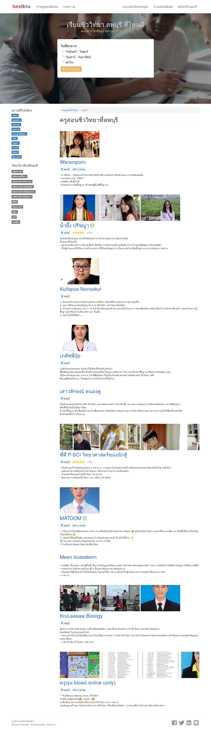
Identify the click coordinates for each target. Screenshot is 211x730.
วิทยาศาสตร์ (17, 207)
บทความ (69, 6)
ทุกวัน (69, 62)
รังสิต (14, 138)
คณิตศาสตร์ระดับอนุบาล (22, 197)
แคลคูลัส (16, 222)
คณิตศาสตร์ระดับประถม (22, 181)
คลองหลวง (16, 120)
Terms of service (20, 724)
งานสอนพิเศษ (163, 6)
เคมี (14, 217)
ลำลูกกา (15, 143)
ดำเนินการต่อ (70, 69)
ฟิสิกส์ (15, 201)
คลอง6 (15, 115)
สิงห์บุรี (15, 152)
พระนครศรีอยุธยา (19, 134)
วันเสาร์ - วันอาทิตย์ (78, 57)
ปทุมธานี (16, 129)
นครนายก (16, 124)
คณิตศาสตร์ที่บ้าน (19, 176)
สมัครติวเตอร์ (187, 6)
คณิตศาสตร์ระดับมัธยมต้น (23, 186)
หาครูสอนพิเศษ (47, 6)
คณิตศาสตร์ (17, 171)
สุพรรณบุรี (16, 157)
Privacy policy (38, 724)
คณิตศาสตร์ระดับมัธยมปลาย (23, 191)
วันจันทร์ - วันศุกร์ (77, 51)
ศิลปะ (15, 212)
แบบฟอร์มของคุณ (135, 6)
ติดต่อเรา (51, 724)
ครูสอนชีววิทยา (70, 110)
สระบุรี (15, 147)
